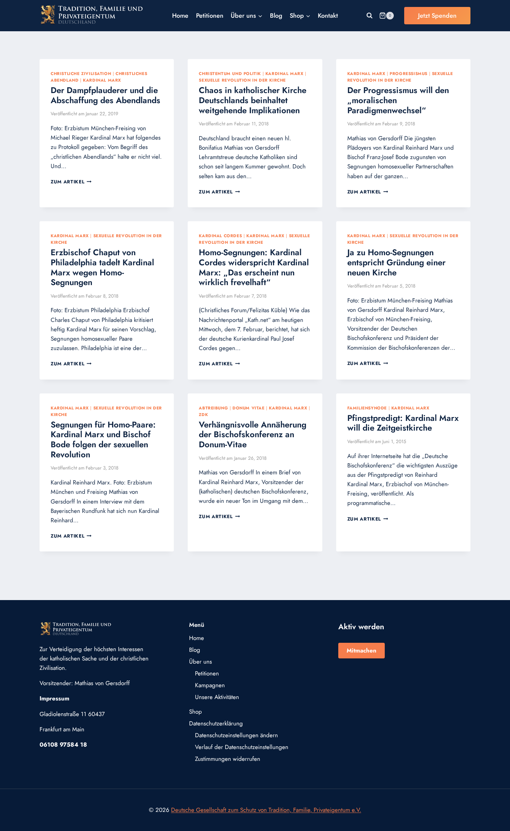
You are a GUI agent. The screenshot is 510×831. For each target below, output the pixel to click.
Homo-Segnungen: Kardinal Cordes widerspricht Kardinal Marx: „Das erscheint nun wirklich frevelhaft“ (254, 267)
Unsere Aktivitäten (217, 697)
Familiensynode (367, 408)
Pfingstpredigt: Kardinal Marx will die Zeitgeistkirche (403, 423)
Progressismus (408, 73)
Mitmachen (361, 650)
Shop (195, 711)
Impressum (54, 698)
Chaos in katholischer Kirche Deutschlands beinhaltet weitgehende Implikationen (252, 100)
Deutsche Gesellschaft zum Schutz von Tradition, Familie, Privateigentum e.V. (266, 810)
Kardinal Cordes (220, 236)
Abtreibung (213, 408)
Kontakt (328, 15)
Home (180, 15)
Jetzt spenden (437, 15)
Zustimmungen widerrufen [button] (227, 759)
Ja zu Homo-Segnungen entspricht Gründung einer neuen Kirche (396, 262)
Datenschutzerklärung (216, 723)
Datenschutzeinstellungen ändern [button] (236, 735)
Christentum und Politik (230, 73)
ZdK (203, 414)
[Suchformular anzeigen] (369, 15)
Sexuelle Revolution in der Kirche (242, 80)
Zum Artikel (71, 181)
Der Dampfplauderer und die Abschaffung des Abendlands (105, 95)
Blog (276, 15)
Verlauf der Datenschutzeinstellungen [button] (241, 747)
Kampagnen (210, 685)
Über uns (200, 661)
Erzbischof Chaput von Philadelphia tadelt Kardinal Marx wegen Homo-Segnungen (102, 267)
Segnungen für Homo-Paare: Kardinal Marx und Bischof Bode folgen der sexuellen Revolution (103, 439)
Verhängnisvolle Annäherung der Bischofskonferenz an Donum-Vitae (252, 434)
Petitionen (209, 15)
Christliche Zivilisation (81, 73)
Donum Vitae (248, 408)
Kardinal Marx (102, 80)
